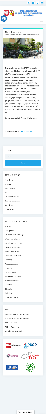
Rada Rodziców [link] (10, 272)
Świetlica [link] (8, 293)
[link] (4, 18)
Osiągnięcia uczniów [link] (12, 201)
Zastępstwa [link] (9, 230)
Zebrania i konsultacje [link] (13, 255)
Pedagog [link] (8, 260)
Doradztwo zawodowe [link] (13, 243)
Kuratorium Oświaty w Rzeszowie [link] (17, 318)
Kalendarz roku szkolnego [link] (14, 235)
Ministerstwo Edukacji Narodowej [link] (17, 314)
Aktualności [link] (9, 180)
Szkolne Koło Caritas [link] (12, 280)
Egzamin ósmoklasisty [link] (13, 247)
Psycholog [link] (9, 268)
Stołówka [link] (8, 289)
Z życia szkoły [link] (26, 131)
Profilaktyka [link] (9, 209)
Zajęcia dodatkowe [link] (12, 251)
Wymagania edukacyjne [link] (13, 239)
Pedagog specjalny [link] (12, 264)
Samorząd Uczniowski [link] (13, 276)
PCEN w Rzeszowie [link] (12, 327)
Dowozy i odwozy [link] (11, 297)
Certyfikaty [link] (9, 205)
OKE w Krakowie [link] (11, 323)
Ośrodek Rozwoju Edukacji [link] (15, 331)
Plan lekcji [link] (8, 226)
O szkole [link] (8, 184)
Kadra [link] (7, 192)
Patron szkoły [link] (10, 188)
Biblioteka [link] (9, 285)
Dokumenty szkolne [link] (12, 197)
